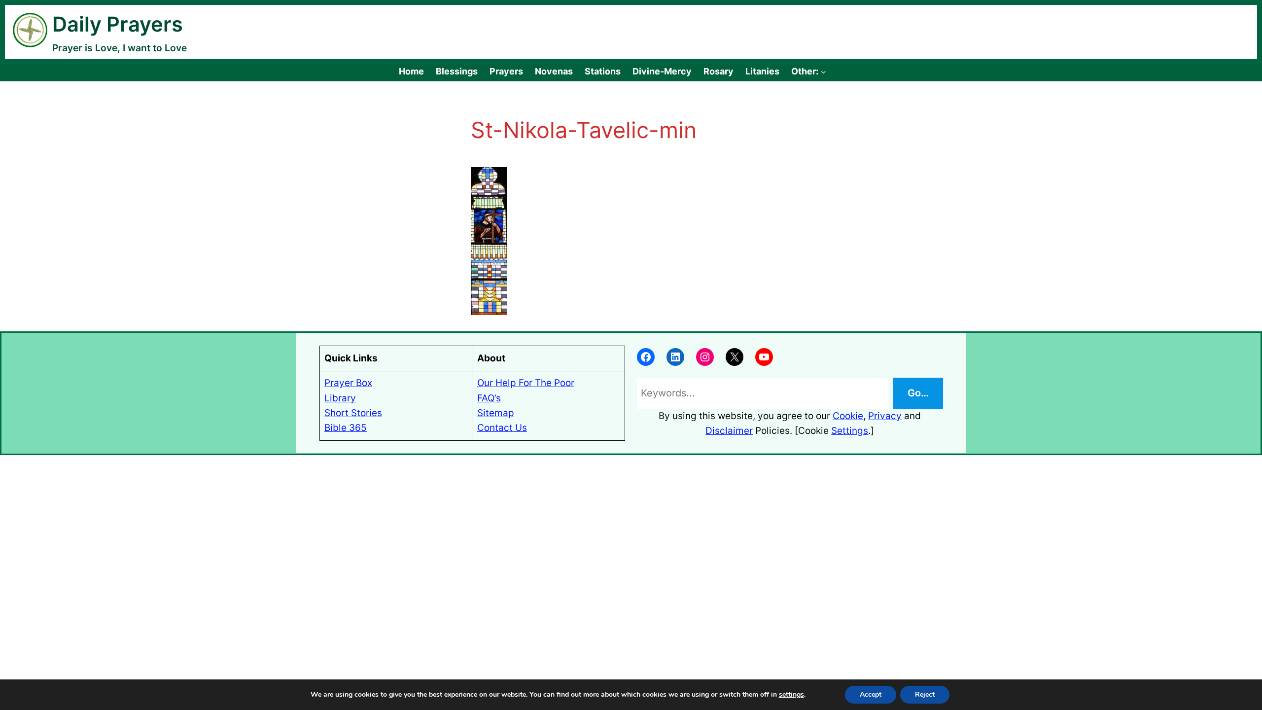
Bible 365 (345, 427)
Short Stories (353, 413)
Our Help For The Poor (525, 383)
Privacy (885, 416)
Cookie (848, 416)
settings (791, 694)
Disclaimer (729, 430)
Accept (870, 694)
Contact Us (502, 427)
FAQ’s (489, 398)
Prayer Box (348, 383)
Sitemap (495, 413)
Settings (849, 430)
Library (340, 398)
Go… (918, 393)
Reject (925, 694)
